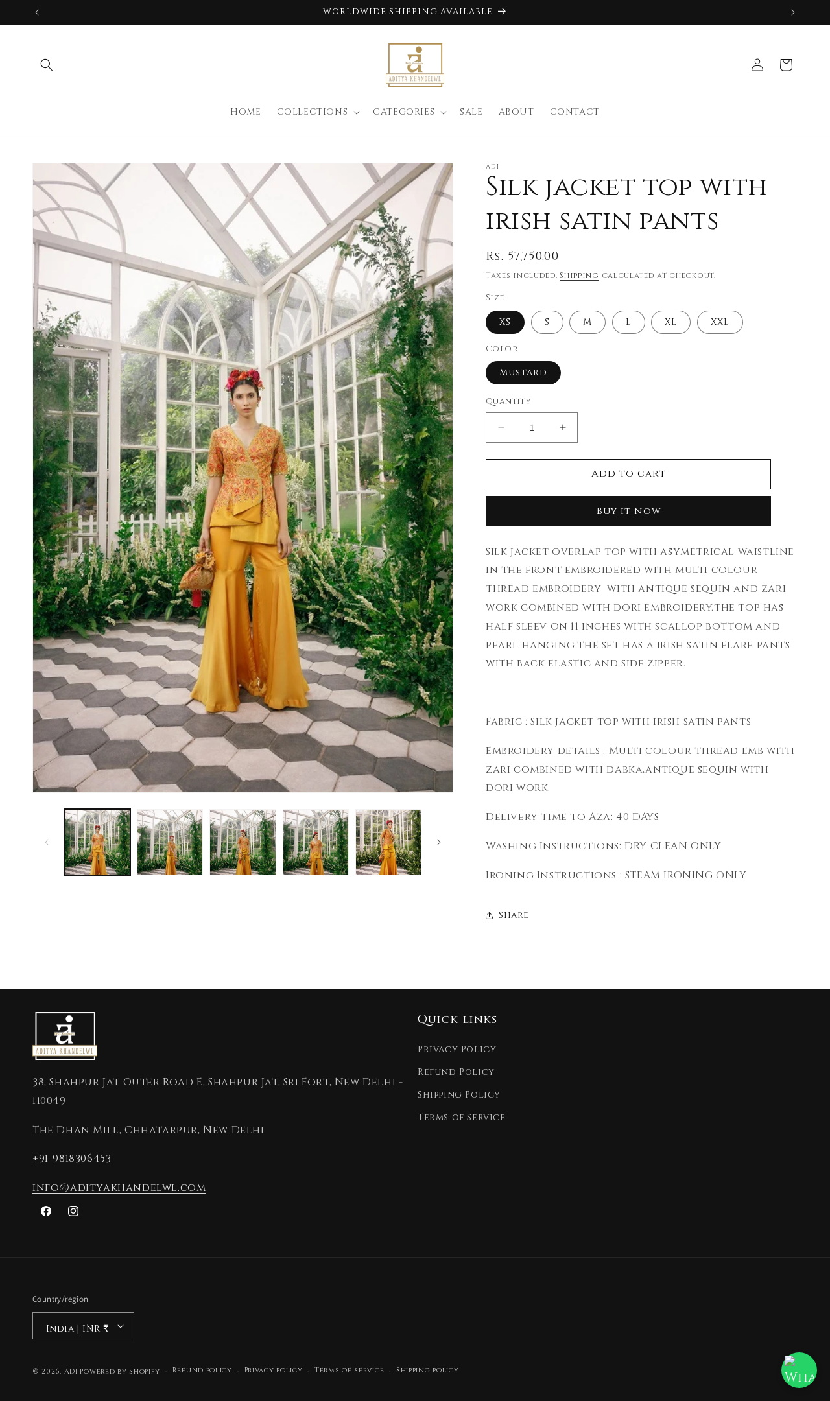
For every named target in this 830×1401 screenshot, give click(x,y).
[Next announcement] (793, 12)
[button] (46, 65)
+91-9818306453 (71, 1158)
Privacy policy (273, 1370)
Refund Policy (456, 1072)
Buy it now (629, 511)
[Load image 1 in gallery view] (97, 842)
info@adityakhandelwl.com (119, 1188)
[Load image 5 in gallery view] (388, 842)
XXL (720, 322)
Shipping (579, 275)
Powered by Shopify (120, 1371)
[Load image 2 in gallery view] (170, 842)
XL (671, 322)
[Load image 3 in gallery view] (242, 842)
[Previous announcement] (37, 12)
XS (505, 322)
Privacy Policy (457, 1049)
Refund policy (202, 1370)
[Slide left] (46, 842)
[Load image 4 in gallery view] (316, 842)
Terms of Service (462, 1117)
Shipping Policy (459, 1095)
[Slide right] (439, 842)
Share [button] (514, 915)
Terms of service (349, 1370)
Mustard (523, 372)
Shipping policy (427, 1370)
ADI (71, 1371)
